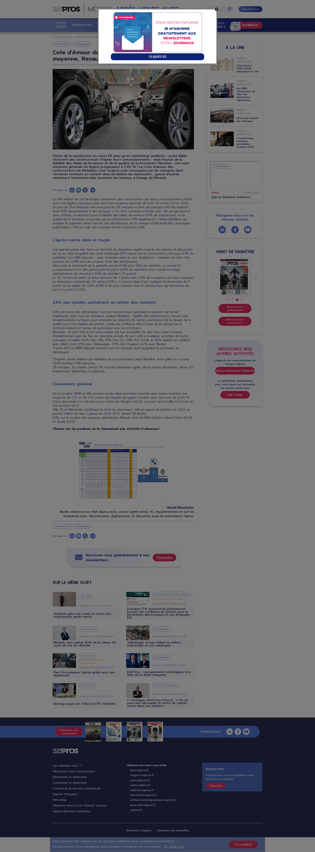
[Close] (217, 9)
